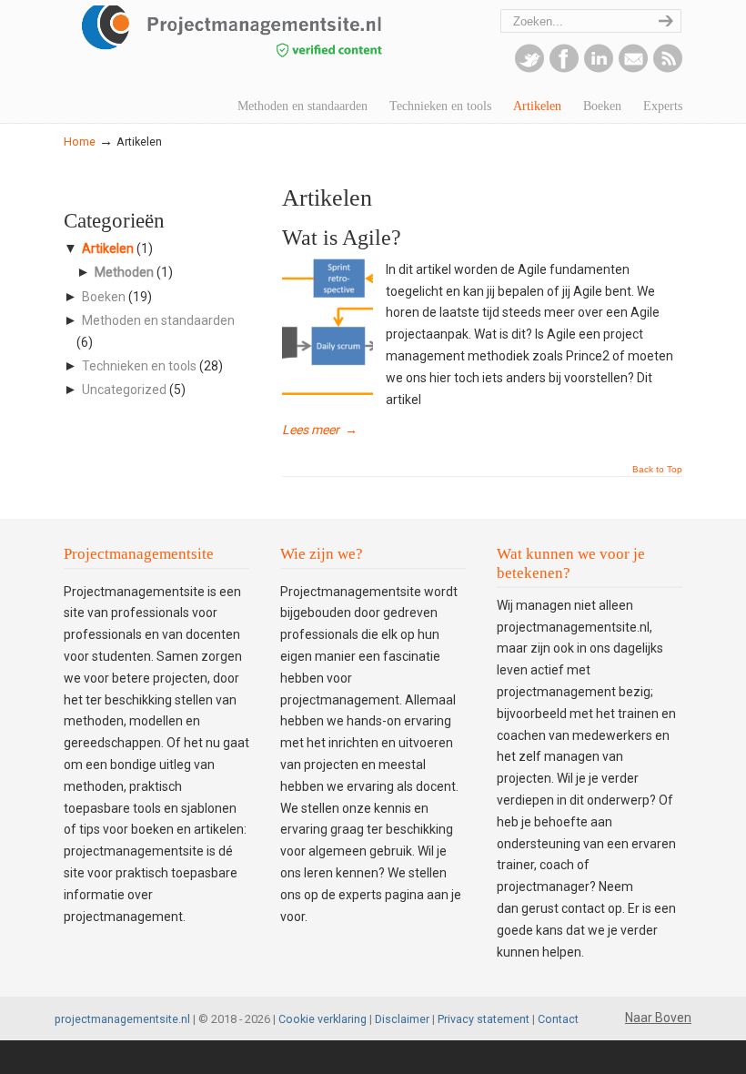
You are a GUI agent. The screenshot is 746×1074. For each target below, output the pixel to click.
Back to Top (657, 469)
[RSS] (667, 68)
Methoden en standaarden (158, 320)
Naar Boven (658, 1017)
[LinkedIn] (598, 68)
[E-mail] (633, 68)
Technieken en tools (139, 366)
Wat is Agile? (341, 237)
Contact (558, 1019)
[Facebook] (564, 68)
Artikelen (108, 248)
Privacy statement (483, 1019)
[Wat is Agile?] (327, 390)
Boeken (104, 296)
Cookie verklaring (322, 1019)
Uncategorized (124, 389)
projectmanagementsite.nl (122, 1019)
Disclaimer (402, 1019)
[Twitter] (529, 68)
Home (80, 141)
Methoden (124, 272)
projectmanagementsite (264, 40)
